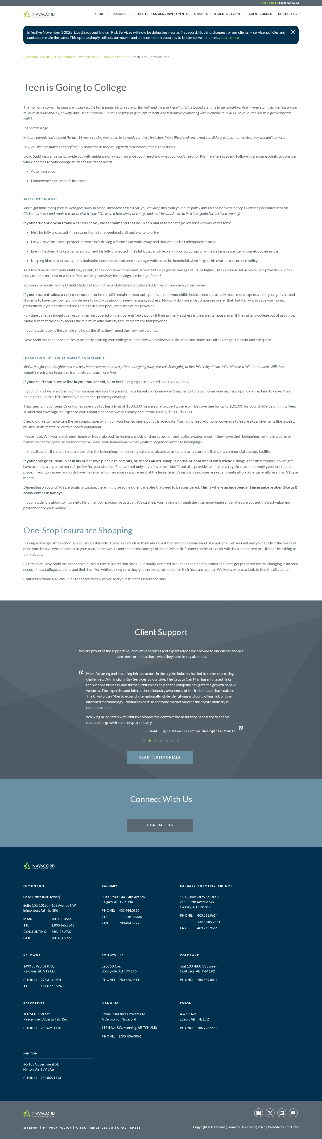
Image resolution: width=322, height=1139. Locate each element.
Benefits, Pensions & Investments (161, 14)
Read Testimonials (160, 757)
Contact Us (287, 14)
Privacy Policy (57, 1127)
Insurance (119, 14)
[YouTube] (293, 1112)
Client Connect (261, 14)
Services (201, 14)
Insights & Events (228, 14)
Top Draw (292, 1127)
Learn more (230, 37)
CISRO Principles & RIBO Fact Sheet (108, 1127)
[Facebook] (258, 1112)
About (100, 14)
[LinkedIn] (281, 1112)
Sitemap (30, 1127)
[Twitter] (270, 1112)
